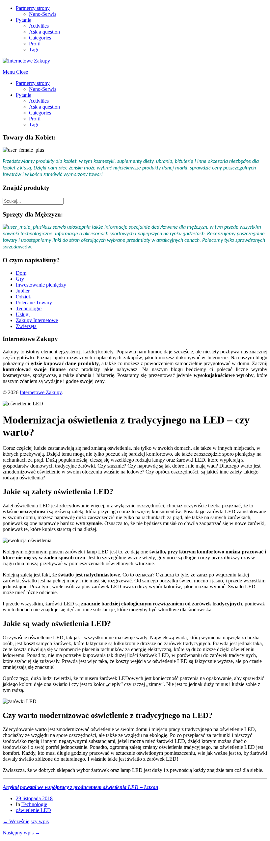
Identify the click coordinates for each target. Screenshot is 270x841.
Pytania (23, 20)
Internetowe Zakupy (41, 392)
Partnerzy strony (33, 8)
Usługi (23, 314)
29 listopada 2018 (34, 798)
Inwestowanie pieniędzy (41, 285)
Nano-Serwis (42, 14)
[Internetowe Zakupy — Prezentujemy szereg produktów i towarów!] (26, 61)
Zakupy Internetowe (37, 320)
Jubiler (23, 290)
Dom (21, 273)
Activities (39, 26)
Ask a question (44, 32)
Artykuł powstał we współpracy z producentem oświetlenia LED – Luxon (80, 787)
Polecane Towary (34, 302)
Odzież (23, 296)
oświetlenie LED (33, 810)
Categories (40, 37)
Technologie (28, 308)
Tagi (33, 49)
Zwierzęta (26, 326)
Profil (34, 43)
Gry (20, 279)
